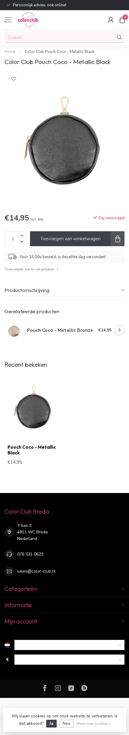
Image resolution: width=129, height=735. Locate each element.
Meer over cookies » (93, 723)
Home (10, 51)
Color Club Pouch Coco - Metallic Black (59, 51)
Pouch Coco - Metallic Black (32, 450)
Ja (51, 723)
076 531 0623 (30, 554)
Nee (66, 723)
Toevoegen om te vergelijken (29, 269)
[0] (122, 20)
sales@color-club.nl (36, 571)
